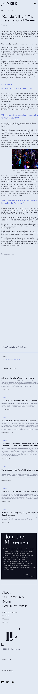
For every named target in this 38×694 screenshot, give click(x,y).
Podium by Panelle (14, 606)
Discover (6, 619)
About (6, 592)
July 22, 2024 (28, 89)
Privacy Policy (7, 659)
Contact (5, 622)
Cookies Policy (7, 670)
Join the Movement (10, 612)
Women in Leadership (13, 359)
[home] (9, 3)
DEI (4, 359)
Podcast (5, 616)
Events (7, 601)
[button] (35, 3)
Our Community (13, 597)
